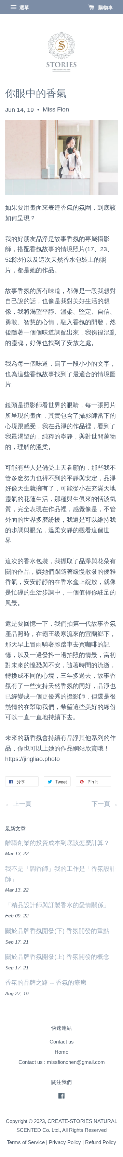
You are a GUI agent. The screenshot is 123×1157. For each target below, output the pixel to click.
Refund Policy (100, 1142)
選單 (23, 7)
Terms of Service (26, 1142)
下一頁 (101, 803)
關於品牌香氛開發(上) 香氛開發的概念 (57, 956)
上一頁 (22, 803)
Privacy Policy (65, 1142)
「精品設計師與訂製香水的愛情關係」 (57, 905)
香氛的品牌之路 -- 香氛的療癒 (45, 982)
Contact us (62, 1041)
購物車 (105, 7)
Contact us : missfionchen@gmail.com (61, 1062)
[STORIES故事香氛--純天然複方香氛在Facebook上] (61, 1097)
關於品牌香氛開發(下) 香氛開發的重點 (57, 931)
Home (61, 1052)
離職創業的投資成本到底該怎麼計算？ (57, 843)
